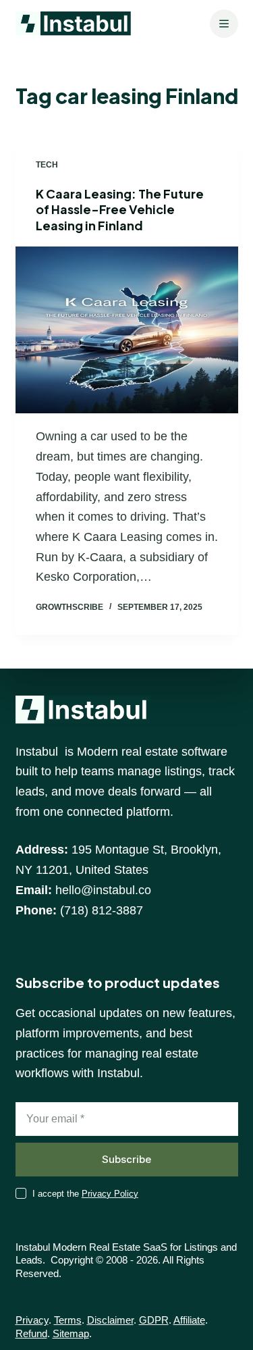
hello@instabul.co (103, 890)
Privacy (32, 1320)
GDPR (154, 1320)
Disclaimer (110, 1320)
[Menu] (224, 23)
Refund (31, 1333)
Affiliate (189, 1320)
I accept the (85, 1194)
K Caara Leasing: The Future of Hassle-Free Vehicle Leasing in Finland (120, 209)
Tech (47, 165)
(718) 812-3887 (101, 910)
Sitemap (71, 1333)
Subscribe (126, 1159)
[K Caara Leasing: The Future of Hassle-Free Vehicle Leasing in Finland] (127, 330)
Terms (68, 1320)
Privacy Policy (110, 1194)
